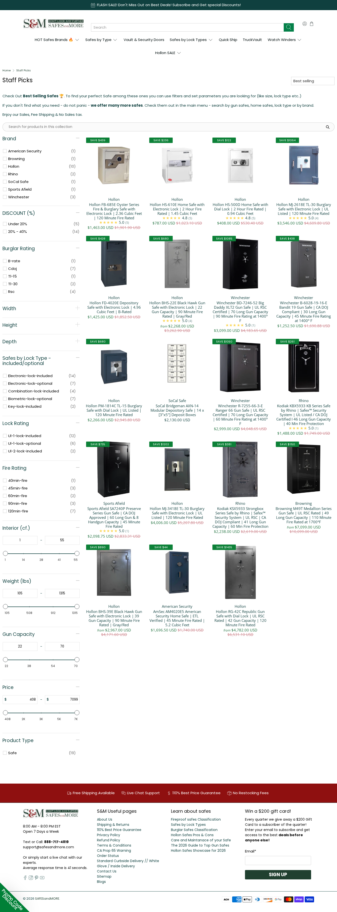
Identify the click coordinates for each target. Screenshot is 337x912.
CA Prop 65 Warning (114, 850)
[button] (15, 897)
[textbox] (20, 540)
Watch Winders (282, 39)
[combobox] (187, 27)
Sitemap (104, 876)
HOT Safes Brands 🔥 (54, 39)
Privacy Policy (108, 834)
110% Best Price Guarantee (119, 829)
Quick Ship (228, 39)
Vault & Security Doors (144, 39)
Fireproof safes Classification (196, 819)
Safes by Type (98, 39)
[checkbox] (42, 151)
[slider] (5, 553)
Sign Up (278, 874)
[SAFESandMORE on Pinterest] (36, 878)
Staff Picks (23, 70)
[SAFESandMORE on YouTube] (42, 878)
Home (6, 70)
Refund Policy (108, 840)
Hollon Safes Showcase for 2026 (198, 850)
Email (250, 851)
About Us (104, 819)
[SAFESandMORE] (53, 24)
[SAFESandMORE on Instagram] (31, 878)
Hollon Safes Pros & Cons (192, 834)
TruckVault (252, 39)
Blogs (101, 881)
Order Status (108, 855)
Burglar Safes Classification (194, 829)
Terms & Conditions (114, 845)
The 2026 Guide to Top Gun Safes (200, 845)
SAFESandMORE (47, 898)
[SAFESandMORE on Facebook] (25, 878)
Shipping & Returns (113, 824)
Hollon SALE (165, 52)
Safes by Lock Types (188, 39)
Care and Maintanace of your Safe (201, 840)
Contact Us (106, 871)
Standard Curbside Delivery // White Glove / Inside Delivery (128, 863)
